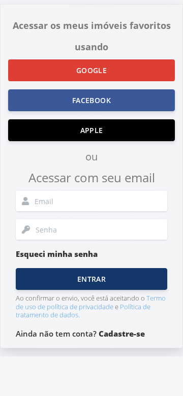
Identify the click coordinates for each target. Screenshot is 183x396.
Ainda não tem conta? (80, 333)
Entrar (91, 279)
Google (91, 70)
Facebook (91, 100)
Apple (91, 130)
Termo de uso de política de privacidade (91, 302)
